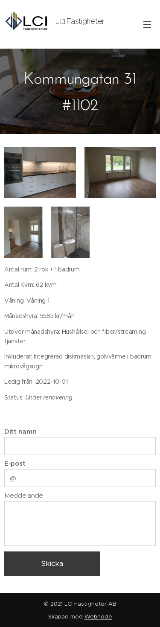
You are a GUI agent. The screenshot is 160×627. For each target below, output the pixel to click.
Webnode (98, 616)
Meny (147, 24)
